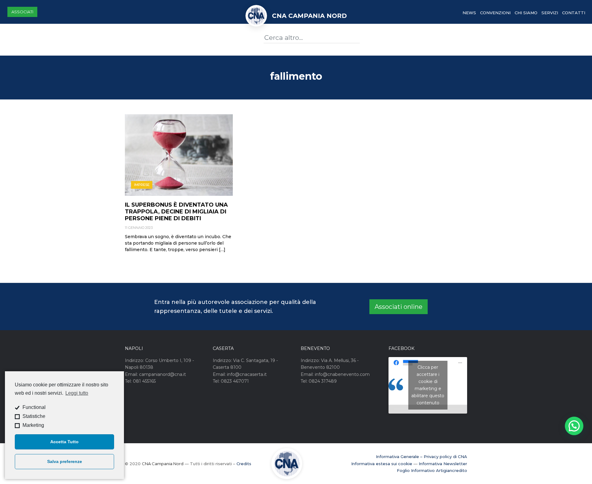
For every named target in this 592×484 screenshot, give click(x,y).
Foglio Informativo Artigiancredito (432, 470)
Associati (22, 11)
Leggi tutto (76, 393)
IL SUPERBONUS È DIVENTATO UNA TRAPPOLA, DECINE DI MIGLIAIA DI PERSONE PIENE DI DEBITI (176, 211)
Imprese (142, 185)
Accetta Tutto (64, 441)
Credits (243, 463)
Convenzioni (495, 12)
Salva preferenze (64, 461)
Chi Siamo (526, 12)
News (469, 12)
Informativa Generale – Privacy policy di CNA (421, 456)
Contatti (573, 12)
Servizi (549, 12)
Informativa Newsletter (443, 463)
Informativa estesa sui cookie (381, 463)
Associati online (398, 306)
